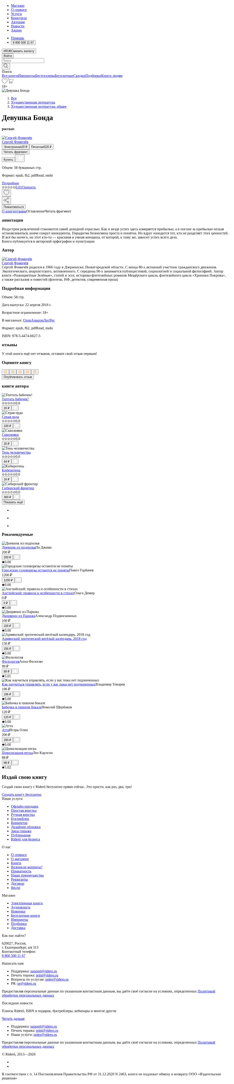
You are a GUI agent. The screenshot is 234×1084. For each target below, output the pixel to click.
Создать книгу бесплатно (21, 794)
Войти (8, 56)
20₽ (7, 408)
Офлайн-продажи (24, 806)
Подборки (93, 76)
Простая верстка (24, 810)
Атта (5, 730)
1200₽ (8, 580)
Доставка (18, 928)
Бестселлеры (45, 76)
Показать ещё (13, 502)
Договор (17, 883)
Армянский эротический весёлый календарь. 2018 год (44, 639)
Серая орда (10, 417)
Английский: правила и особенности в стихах (38, 593)
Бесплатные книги (25, 915)
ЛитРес (49, 320)
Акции (16, 30)
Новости (17, 26)
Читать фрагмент (16, 152)
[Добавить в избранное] (6, 192)
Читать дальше (13, 1019)
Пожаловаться (14, 207)
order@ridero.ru (57, 979)
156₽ (7, 648)
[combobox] (117, 60)
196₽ (7, 694)
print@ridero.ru (47, 975)
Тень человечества (16, 452)
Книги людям (111, 76)
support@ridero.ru (43, 971)
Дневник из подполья (19, 547)
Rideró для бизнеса (25, 839)
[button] (117, 66)
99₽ (7, 671)
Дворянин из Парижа (18, 616)
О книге (8, 211)
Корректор (19, 823)
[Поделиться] (6, 200)
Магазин (17, 6)
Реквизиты (19, 879)
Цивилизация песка (17, 753)
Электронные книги (27, 903)
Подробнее (10, 183)
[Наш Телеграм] (13, 1066)
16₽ (7, 479)
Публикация (20, 835)
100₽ (7, 426)
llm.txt (15, 888)
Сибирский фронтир (18, 488)
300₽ (7, 497)
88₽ (7, 763)
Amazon (37, 320)
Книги (16, 863)
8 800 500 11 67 (13, 956)
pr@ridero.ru (26, 983)
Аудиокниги (20, 907)
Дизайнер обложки (26, 827)
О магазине (20, 859)
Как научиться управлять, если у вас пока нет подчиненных (49, 684)
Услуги (16, 14)
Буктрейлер (20, 819)
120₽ (7, 717)
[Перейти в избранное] (4, 82)
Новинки (18, 911)
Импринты (26, 76)
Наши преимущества (27, 875)
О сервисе (19, 10)
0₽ (6, 603)
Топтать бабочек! (15, 399)
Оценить (29, 187)
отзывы (20, 211)
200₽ (7, 557)
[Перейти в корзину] (10, 82)
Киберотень (11, 470)
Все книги (10, 76)
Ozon (27, 320)
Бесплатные (64, 76)
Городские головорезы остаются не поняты (35, 570)
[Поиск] (6, 66)
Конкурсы (19, 18)
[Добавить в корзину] (20, 158)
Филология (10, 661)
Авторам (18, 22)
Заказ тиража (21, 831)
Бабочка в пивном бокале (22, 707)
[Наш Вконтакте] (13, 1062)
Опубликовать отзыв (18, 377)
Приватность (21, 871)
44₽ (7, 461)
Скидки (79, 76)
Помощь (17, 38)
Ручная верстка (23, 815)
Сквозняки (10, 435)
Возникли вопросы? (27, 867)
